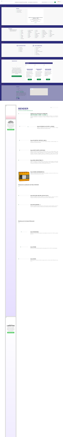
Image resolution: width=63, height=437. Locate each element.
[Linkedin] (17, 98)
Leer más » (36, 22)
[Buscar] (55, 2)
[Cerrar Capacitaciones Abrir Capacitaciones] (2, 59)
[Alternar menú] (0, 5)
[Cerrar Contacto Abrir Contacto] (2, 84)
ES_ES (59, 1)
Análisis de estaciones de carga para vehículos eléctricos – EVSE (36, 18)
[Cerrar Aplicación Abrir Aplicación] (2, 42)
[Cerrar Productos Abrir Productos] (2, 27)
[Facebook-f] (18, 98)
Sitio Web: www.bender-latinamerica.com (25, 110)
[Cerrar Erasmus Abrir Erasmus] (5, 6)
